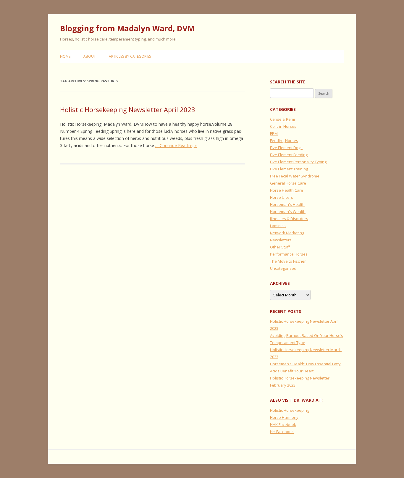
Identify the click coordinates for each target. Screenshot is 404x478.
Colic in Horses (283, 126)
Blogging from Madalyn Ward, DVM (127, 28)
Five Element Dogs (286, 147)
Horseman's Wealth (288, 211)
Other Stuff (280, 247)
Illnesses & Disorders (289, 218)
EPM (274, 133)
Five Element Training (289, 169)
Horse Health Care (286, 190)
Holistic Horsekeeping (289, 410)
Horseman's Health (287, 204)
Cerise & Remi (282, 119)
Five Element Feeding (289, 154)
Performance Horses (289, 254)
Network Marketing (287, 232)
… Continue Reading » (176, 145)
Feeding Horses (284, 140)
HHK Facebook (283, 424)
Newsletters (281, 240)
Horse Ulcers (281, 197)
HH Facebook (282, 431)
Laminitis (278, 225)
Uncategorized (283, 268)
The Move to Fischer (288, 261)
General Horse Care (288, 183)
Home (65, 56)
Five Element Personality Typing (298, 161)
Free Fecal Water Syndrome (294, 176)
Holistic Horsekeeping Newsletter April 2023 (127, 109)
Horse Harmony (284, 417)
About (89, 56)
